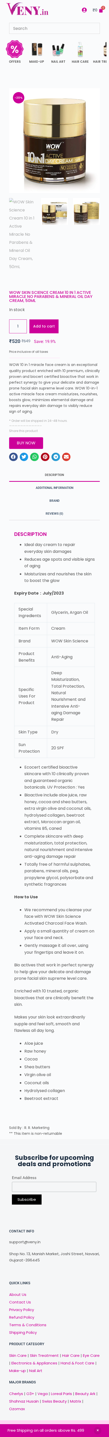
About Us (17, 1294)
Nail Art (35, 1370)
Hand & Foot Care (77, 1363)
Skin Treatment (44, 1355)
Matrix (75, 1401)
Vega (43, 1393)
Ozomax (17, 1408)
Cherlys (16, 1393)
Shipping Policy (23, 1332)
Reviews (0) (54, 513)
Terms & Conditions (27, 1324)
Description (54, 475)
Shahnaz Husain (24, 1401)
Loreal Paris (61, 1393)
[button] (13, 457)
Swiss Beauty (54, 1401)
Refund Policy (21, 1317)
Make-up (17, 1370)
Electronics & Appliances (34, 1363)
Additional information (54, 488)
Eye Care (91, 1355)
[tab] (54, 475)
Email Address (24, 1177)
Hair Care (71, 1355)
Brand (54, 501)
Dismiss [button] (97, 1430)
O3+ (30, 1393)
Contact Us (20, 1302)
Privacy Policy (21, 1309)
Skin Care (18, 1355)
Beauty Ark (85, 1393)
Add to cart (44, 326)
